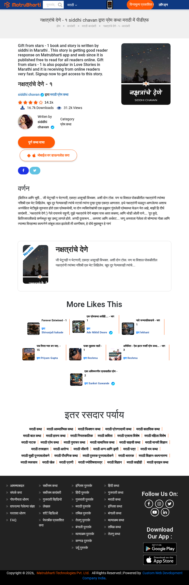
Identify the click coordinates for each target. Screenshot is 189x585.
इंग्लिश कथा (115, 506)
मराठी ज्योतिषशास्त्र (90, 462)
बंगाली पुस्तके (83, 527)
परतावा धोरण (18, 513)
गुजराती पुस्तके (84, 499)
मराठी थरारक (126, 456)
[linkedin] (165, 512)
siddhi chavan (29, 94)
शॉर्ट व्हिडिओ (50, 513)
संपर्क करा (16, 492)
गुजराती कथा (115, 492)
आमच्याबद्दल (17, 486)
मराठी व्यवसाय (29, 462)
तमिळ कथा (114, 527)
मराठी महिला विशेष (155, 436)
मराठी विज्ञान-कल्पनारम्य (153, 456)
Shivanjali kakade (52, 332)
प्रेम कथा (65, 124)
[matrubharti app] (110, 4)
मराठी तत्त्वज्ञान (39, 449)
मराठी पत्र (129, 449)
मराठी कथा (35, 429)
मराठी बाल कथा (32, 436)
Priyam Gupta (49, 358)
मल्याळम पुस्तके (85, 534)
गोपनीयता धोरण (19, 499)
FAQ (13, 520)
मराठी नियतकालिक (81, 436)
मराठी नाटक (28, 442)
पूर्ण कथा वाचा (36, 142)
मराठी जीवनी (81, 449)
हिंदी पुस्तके (82, 492)
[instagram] (159, 504)
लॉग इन (164, 4)
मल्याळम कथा (116, 520)
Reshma (93, 358)
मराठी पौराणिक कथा (66, 456)
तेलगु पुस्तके (83, 520)
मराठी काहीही (134, 462)
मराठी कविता (105, 436)
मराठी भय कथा (149, 449)
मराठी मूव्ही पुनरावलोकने (35, 456)
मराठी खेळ (48, 462)
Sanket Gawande (99, 383)
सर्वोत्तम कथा (50, 486)
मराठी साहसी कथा (129, 442)
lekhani (144, 332)
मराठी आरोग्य (61, 449)
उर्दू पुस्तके (82, 548)
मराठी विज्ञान (114, 462)
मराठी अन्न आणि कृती (105, 449)
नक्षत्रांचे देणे (72, 249)
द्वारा (43, 328)
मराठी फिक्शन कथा (89, 429)
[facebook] (149, 504)
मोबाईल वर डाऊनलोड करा (53, 155)
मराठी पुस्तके (83, 506)
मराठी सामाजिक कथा (102, 442)
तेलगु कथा (114, 534)
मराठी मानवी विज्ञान (156, 442)
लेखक (46, 506)
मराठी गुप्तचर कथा (74, 442)
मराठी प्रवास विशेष (128, 436)
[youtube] (155, 512)
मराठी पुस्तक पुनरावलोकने (98, 456)
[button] (60, 5)
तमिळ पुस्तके (83, 513)
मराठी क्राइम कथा (157, 462)
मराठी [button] (70, 5)
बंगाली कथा (114, 513)
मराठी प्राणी (66, 462)
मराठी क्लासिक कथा (148, 429)
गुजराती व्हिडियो (52, 499)
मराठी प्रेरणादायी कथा (118, 429)
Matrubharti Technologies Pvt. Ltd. (64, 573)
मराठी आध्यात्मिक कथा (60, 429)
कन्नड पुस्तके (84, 541)
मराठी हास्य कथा (55, 436)
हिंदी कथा (113, 486)
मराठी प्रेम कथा (59, 94)
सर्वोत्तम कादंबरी (52, 492)
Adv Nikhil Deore (97, 332)
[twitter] (169, 504)
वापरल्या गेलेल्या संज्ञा (22, 506)
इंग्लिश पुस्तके (84, 486)
